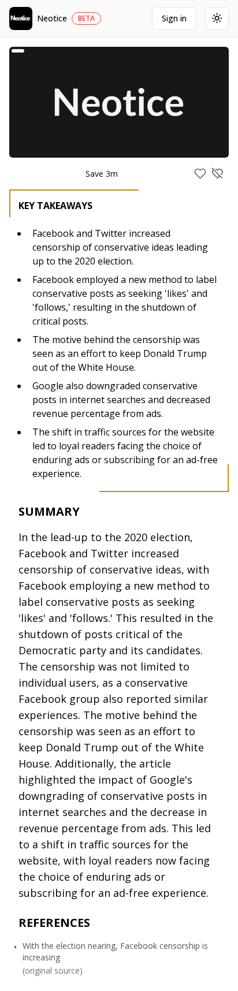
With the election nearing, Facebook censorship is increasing (115, 951)
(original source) (53, 970)
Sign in (174, 18)
